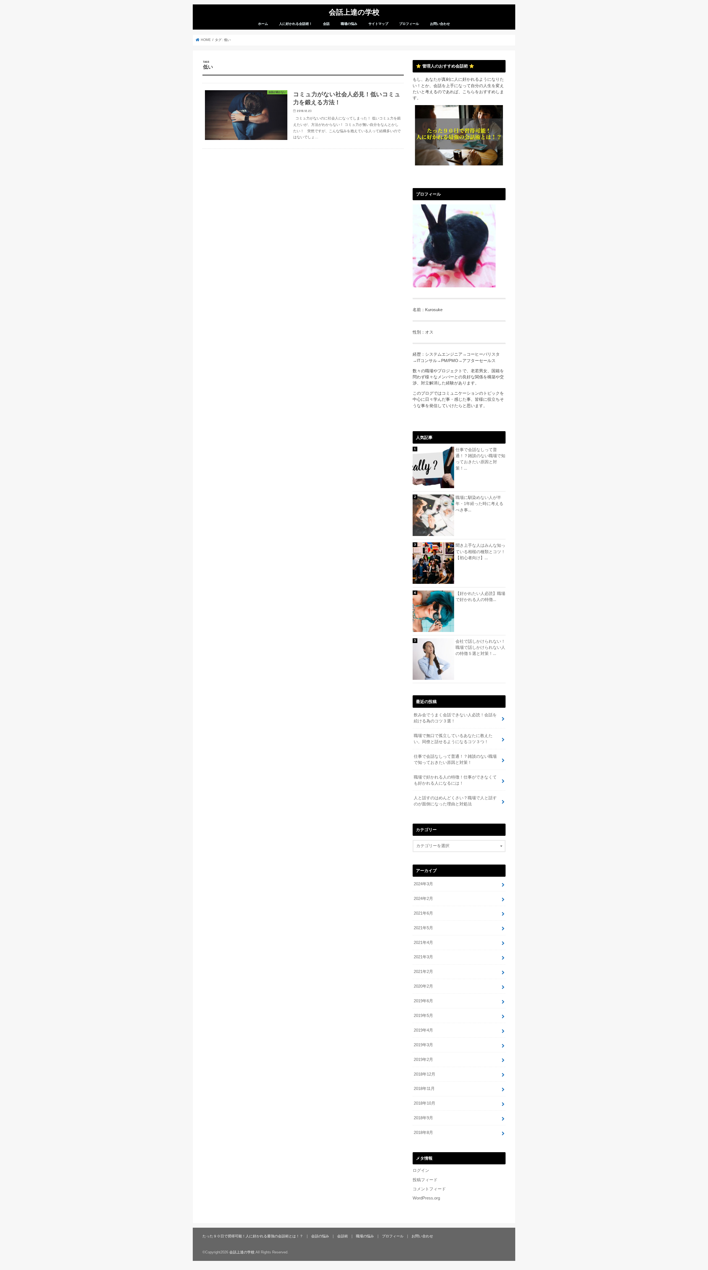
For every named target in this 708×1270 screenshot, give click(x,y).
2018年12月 (424, 1074)
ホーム (263, 24)
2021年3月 (423, 957)
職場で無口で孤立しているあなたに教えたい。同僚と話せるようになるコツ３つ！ (453, 738)
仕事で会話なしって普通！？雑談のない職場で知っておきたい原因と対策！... (480, 458)
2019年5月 (423, 1015)
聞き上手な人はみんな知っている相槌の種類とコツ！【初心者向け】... (480, 551)
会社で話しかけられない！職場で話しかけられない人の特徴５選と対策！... (480, 647)
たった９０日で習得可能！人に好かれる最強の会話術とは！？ (252, 1236)
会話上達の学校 (354, 11)
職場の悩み (349, 24)
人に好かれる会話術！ (295, 24)
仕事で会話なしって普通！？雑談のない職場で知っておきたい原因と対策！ (455, 759)
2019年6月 (423, 1001)
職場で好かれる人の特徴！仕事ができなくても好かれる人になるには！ (455, 780)
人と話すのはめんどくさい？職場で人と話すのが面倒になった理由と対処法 (455, 801)
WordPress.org (426, 1198)
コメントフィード (429, 1189)
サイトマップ (378, 24)
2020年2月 (423, 986)
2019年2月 (423, 1059)
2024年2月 (423, 898)
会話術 (342, 1236)
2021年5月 (423, 928)
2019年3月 (423, 1045)
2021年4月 (423, 942)
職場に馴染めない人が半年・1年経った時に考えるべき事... (479, 503)
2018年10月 (424, 1103)
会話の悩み (320, 1236)
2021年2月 (423, 971)
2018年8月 (423, 1132)
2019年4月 (423, 1030)
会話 (326, 24)
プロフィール (409, 24)
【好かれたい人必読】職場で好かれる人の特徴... (480, 596)
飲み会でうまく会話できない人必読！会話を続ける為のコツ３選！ (455, 718)
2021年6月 (423, 913)
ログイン (421, 1170)
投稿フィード (425, 1180)
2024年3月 (423, 884)
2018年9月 (423, 1118)
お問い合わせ (440, 24)
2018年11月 (424, 1088)
